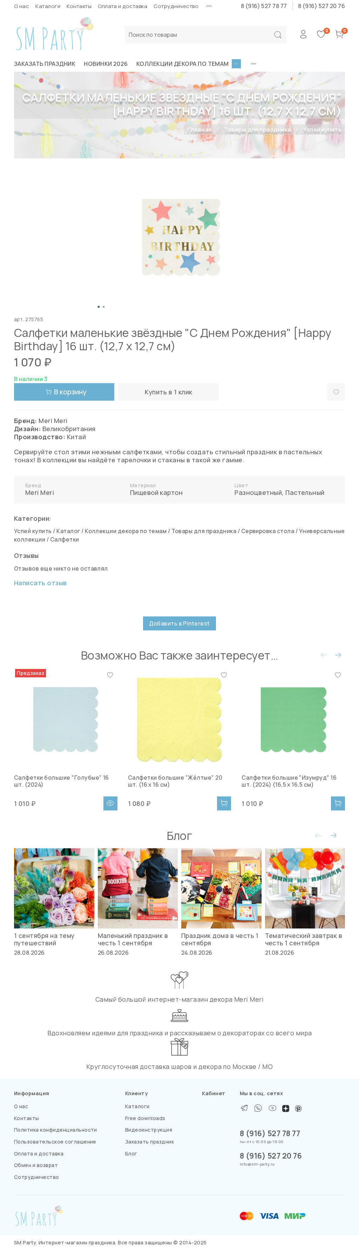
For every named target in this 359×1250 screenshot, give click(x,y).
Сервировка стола (267, 531)
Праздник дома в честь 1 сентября (219, 939)
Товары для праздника (257, 129)
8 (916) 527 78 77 (264, 6)
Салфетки (64, 539)
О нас (21, 6)
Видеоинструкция (148, 1129)
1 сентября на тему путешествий (44, 939)
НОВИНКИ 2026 (106, 64)
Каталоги (47, 6)
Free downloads (145, 1118)
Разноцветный (258, 492)
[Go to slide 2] (104, 307)
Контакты (79, 6)
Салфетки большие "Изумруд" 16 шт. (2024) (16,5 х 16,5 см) (289, 781)
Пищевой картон (156, 492)
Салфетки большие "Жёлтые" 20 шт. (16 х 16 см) (175, 781)
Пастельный (305, 492)
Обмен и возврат (36, 1165)
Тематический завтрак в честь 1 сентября (304, 939)
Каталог (68, 531)
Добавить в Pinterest (179, 623)
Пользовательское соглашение (55, 1141)
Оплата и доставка (122, 6)
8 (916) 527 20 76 (321, 6)
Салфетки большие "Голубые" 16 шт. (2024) (61, 781)
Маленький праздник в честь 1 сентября (133, 939)
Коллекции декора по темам (182, 64)
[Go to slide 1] (99, 307)
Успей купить (322, 129)
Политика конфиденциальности (55, 1129)
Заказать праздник (44, 64)
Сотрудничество (176, 6)
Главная (200, 129)
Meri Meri (39, 492)
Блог (131, 1153)
